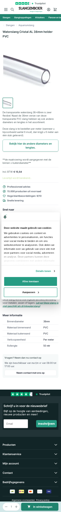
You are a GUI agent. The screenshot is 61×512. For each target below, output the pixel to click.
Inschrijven (46, 424)
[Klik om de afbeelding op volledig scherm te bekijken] (30, 68)
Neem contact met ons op (30, 372)
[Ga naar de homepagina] (30, 9)
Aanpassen (28, 292)
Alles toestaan (30, 281)
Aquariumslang (26, 25)
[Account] (48, 9)
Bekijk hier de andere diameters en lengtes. (30, 145)
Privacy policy (42, 500)
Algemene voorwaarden (23, 500)
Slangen (10, 25)
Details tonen (43, 271)
